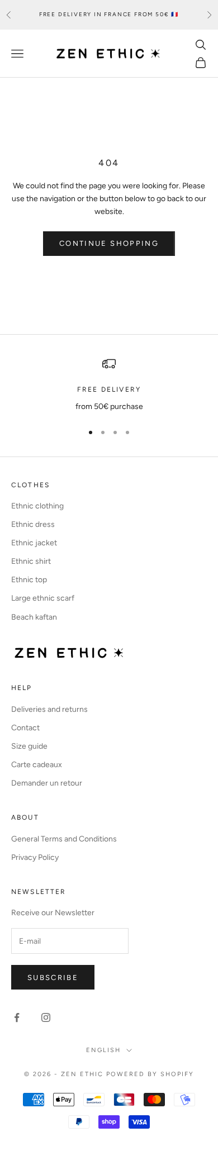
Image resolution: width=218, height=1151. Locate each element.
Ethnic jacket (34, 543)
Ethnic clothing (37, 506)
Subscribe (52, 977)
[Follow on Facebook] (16, 1017)
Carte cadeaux (36, 764)
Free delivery (109, 389)
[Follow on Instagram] (45, 1017)
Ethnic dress (33, 524)
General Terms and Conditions (64, 839)
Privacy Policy (35, 857)
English (103, 1050)
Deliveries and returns (49, 709)
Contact (25, 728)
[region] (109, 384)
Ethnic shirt (31, 561)
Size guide (29, 746)
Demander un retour (46, 783)
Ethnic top (29, 579)
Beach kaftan (34, 617)
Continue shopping (109, 243)
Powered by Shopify (150, 1074)
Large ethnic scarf (42, 598)
